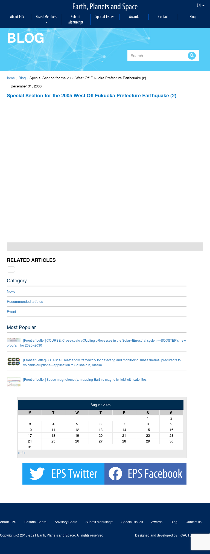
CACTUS (187, 535)
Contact (163, 17)
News (11, 291)
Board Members (46, 17)
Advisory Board (66, 521)
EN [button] (199, 5)
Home (10, 77)
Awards (134, 17)
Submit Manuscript (75, 19)
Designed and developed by (157, 535)
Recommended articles (25, 301)
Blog (193, 17)
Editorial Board (35, 521)
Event (11, 311)
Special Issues (104, 17)
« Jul (21, 452)
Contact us (194, 521)
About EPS (17, 17)
